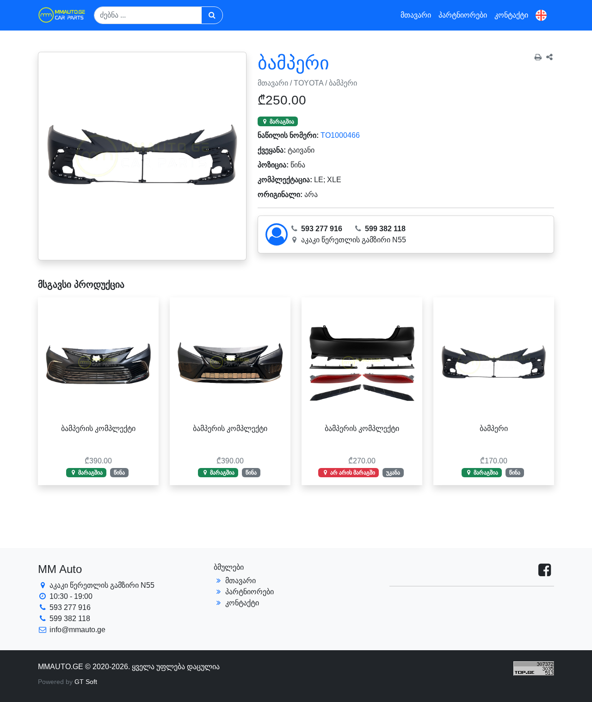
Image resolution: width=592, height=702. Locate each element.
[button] (541, 15)
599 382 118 (384, 229)
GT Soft (85, 681)
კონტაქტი (511, 15)
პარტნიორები (462, 15)
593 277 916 (320, 229)
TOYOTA (308, 83)
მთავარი (416, 15)
